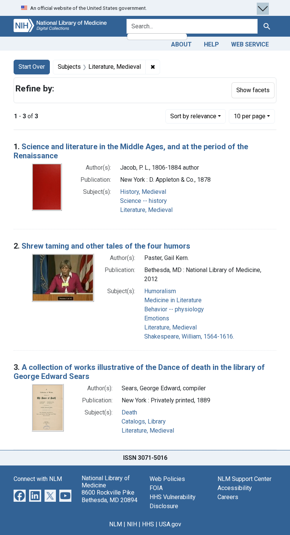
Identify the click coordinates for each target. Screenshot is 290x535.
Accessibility (235, 488)
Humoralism (160, 291)
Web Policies (167, 478)
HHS (148, 524)
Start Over (32, 66)
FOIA (156, 488)
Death (129, 412)
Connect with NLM (38, 478)
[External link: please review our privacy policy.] (20, 495)
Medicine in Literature (173, 300)
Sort (193, 116)
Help (211, 44)
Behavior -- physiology (174, 309)
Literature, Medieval (146, 209)
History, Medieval (143, 191)
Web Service (250, 44)
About (181, 44)
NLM (115, 524)
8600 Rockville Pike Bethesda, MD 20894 (109, 496)
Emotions (156, 318)
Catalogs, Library (144, 421)
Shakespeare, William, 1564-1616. (189, 336)
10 (249, 116)
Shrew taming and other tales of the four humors (106, 245)
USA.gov (170, 524)
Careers (228, 497)
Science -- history (143, 200)
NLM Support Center (244, 478)
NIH (132, 524)
